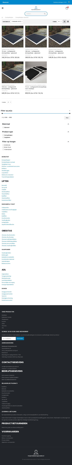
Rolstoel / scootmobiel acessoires (11, 166)
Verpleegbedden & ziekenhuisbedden (12, 406)
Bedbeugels (5, 255)
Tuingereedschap (6, 276)
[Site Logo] (36, 8)
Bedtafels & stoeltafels (8, 257)
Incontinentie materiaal (8, 259)
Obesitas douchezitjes (8, 237)
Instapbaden (5, 222)
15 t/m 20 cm (8, 149)
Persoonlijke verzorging (8, 282)
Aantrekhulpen (6, 261)
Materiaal (6, 124)
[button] (3, 8)
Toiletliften (4, 212)
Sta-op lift (4, 187)
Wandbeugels (5, 170)
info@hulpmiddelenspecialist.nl (10, 366)
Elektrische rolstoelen (7, 175)
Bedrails (4, 389)
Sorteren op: (6, 21)
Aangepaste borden (7, 294)
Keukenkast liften (6, 200)
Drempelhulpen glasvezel (8, 49)
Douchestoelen (6, 218)
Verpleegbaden (6, 220)
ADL (3, 328)
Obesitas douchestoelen (8, 235)
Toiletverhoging (6, 403)
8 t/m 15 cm (7, 147)
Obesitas (4, 325)
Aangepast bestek (7, 292)
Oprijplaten (7, 137)
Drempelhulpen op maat (8, 162)
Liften (3, 323)
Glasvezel (6, 127)
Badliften (4, 196)
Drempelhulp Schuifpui (31, 85)
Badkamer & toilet (6, 317)
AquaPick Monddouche (8, 224)
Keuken (4, 321)
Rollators (4, 168)
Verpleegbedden (6, 253)
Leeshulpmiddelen (7, 280)
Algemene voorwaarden (8, 442)
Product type (7, 132)
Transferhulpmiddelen (8, 177)
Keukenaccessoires (7, 300)
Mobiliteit (4, 315)
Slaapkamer (5, 319)
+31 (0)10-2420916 (12, 368)
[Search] (44, 14)
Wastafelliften (5, 194)
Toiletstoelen (5, 207)
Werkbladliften (6, 192)
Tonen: (55, 21)
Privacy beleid (5, 440)
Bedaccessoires (6, 263)
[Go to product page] (12, 36)
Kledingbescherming (7, 298)
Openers (4, 296)
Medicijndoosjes (6, 278)
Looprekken (5, 172)
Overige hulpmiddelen (8, 284)
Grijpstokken (5, 274)
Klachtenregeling (6, 436)
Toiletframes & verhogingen (9, 209)
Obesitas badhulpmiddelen (9, 239)
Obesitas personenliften (8, 243)
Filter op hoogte (9, 142)
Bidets (3, 214)
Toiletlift (4, 189)
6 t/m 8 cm (7, 145)
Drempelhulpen (8, 135)
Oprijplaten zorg (6, 164)
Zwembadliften (6, 198)
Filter (67, 118)
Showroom (6, 2)
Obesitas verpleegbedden (9, 245)
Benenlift (4, 185)
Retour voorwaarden (7, 438)
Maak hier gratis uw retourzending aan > (13, 427)
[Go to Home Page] (2, 17)
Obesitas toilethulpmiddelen (9, 241)
